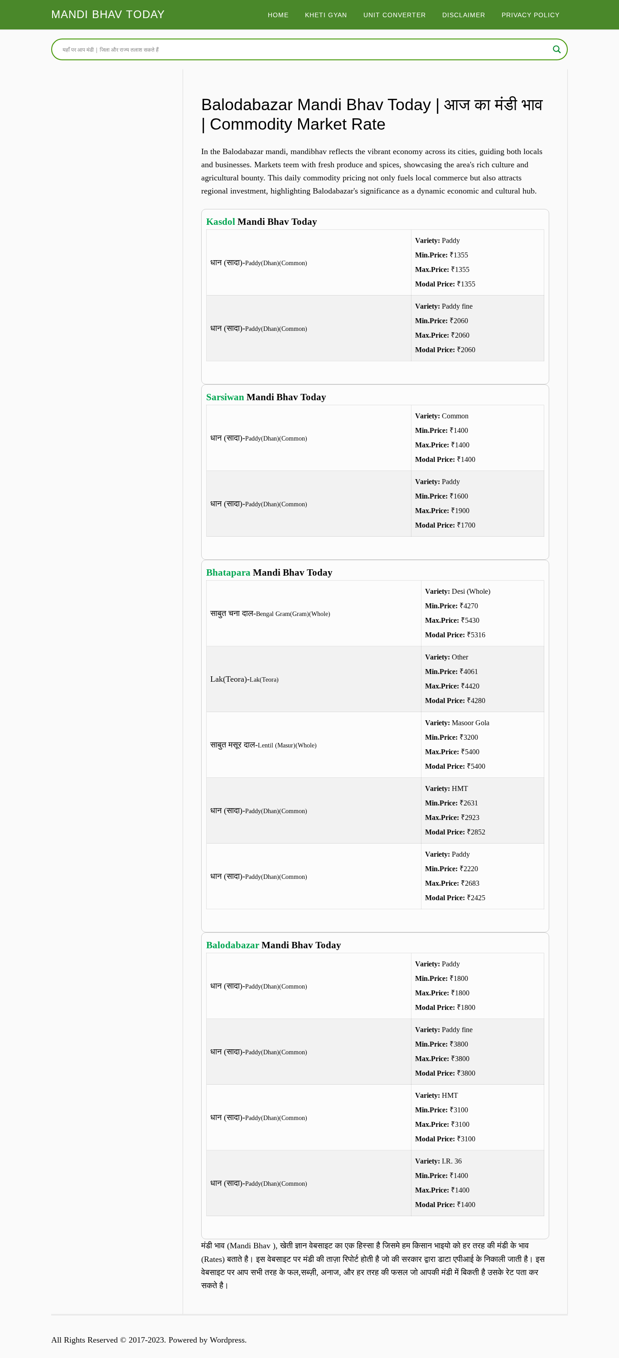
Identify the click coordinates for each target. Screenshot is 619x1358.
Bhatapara (228, 572)
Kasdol (220, 221)
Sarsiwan (225, 397)
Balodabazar (232, 945)
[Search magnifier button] (557, 49)
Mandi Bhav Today (108, 14)
